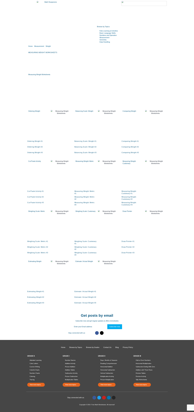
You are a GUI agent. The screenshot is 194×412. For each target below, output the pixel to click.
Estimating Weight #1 (35, 291)
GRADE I (66, 356)
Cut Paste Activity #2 (35, 197)
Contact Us (107, 347)
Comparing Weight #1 (130, 141)
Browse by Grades (55, 28)
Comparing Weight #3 (130, 152)
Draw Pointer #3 (128, 253)
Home (30, 28)
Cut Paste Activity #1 (35, 191)
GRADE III (137, 356)
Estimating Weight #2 (35, 297)
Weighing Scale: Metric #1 (37, 241)
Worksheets (41, 28)
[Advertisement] (97, 93)
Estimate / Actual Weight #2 (85, 297)
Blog (117, 347)
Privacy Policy (128, 347)
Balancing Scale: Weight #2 (85, 147)
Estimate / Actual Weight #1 (85, 291)
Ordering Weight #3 (35, 152)
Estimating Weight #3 (35, 303)
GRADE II (101, 356)
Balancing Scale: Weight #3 (85, 152)
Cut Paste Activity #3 (35, 202)
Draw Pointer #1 (128, 241)
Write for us (70, 28)
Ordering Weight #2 (35, 147)
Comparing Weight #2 (130, 147)
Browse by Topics (75, 347)
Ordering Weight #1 (35, 141)
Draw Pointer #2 (128, 247)
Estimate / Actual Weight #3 (85, 303)
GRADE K (31, 356)
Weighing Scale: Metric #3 (37, 253)
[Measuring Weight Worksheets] (52, 142)
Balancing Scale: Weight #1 (85, 141)
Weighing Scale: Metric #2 (37, 247)
